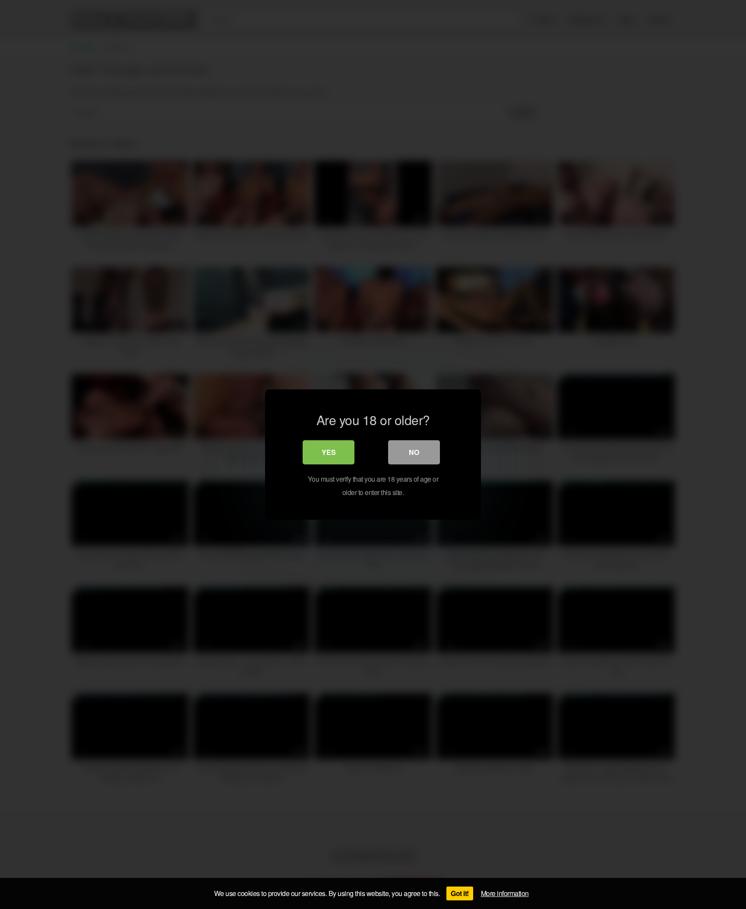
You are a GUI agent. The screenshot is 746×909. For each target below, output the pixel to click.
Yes (329, 452)
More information (505, 893)
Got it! (460, 893)
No (414, 452)
